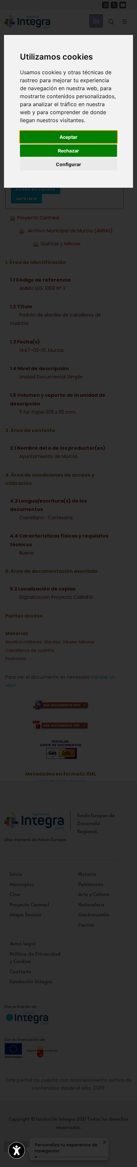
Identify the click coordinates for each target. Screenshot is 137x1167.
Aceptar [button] (68, 137)
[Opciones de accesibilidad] (16, 1150)
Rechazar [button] (68, 150)
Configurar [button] (68, 164)
